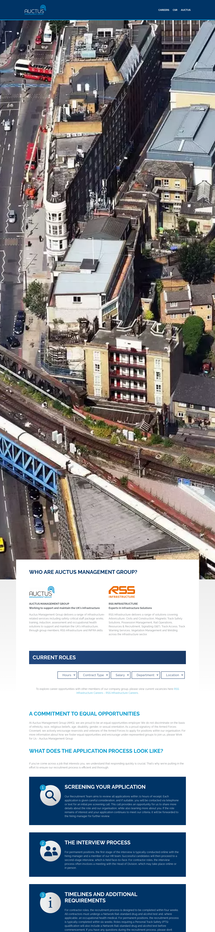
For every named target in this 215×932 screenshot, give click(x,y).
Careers (163, 10)
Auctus (186, 10)
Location (172, 675)
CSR (175, 10)
